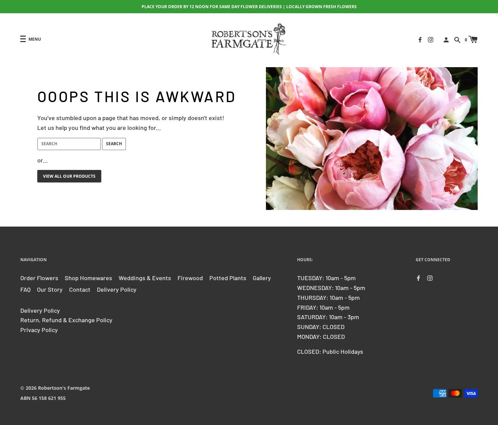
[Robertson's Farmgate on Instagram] (430, 39)
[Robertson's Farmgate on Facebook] (420, 39)
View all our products (69, 176)
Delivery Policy (117, 289)
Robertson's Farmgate (64, 388)
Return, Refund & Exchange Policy (66, 320)
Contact (79, 289)
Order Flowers (39, 278)
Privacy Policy (39, 329)
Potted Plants (227, 278)
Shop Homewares (88, 278)
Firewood (190, 278)
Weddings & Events (145, 278)
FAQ (25, 289)
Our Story (50, 289)
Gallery (262, 278)
